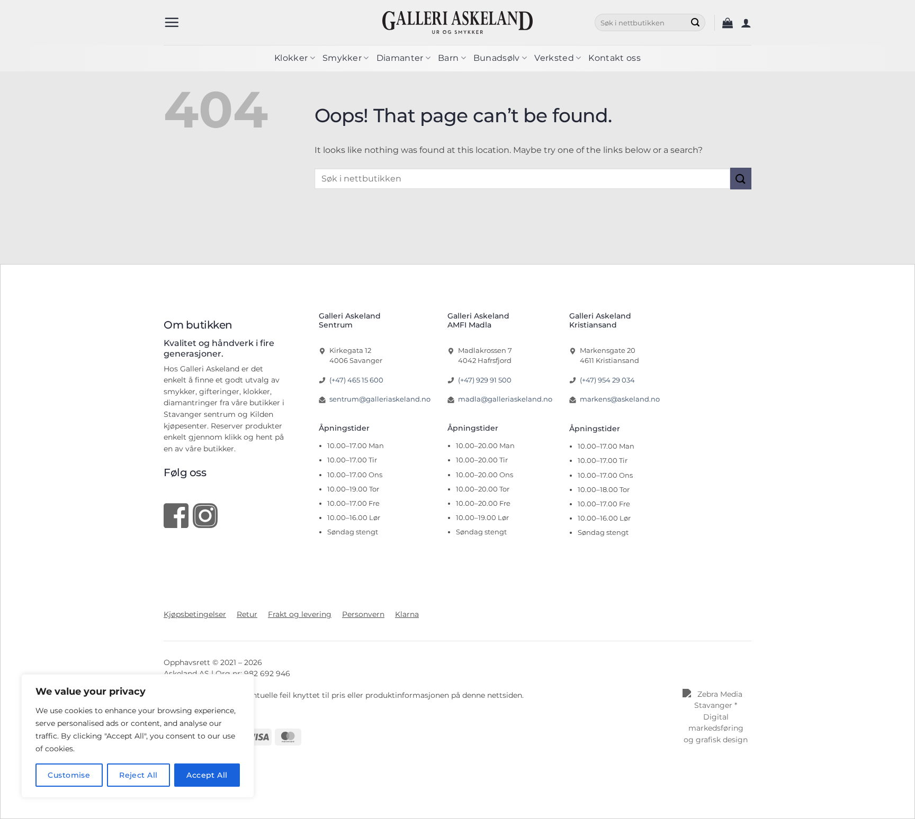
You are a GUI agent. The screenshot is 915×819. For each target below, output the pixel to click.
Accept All (206, 775)
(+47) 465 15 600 (356, 380)
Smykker (342, 58)
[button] (172, 22)
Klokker (291, 58)
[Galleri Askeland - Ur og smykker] (457, 22)
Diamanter (400, 58)
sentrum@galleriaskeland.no (379, 399)
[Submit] (695, 22)
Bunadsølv (496, 58)
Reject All (138, 775)
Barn (448, 58)
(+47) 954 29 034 (607, 380)
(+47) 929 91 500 (485, 380)
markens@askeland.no (620, 399)
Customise (69, 775)
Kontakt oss (614, 58)
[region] (137, 736)
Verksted (554, 58)
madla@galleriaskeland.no (505, 399)
